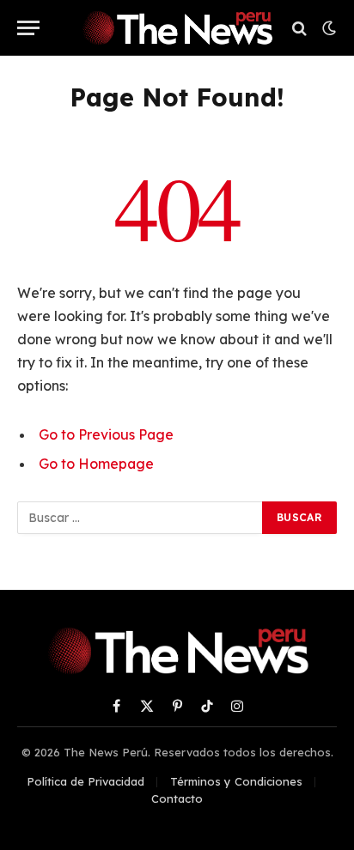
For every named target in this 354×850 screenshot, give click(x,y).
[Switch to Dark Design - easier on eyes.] (327, 28)
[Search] (299, 28)
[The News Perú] (177, 28)
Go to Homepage (96, 463)
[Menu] (28, 28)
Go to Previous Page (106, 434)
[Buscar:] (140, 517)
